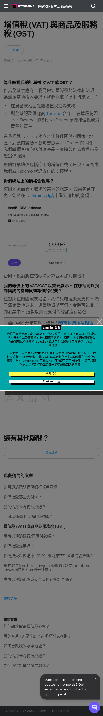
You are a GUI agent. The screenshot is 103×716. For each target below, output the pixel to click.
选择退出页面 (43, 365)
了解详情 (51, 345)
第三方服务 (73, 361)
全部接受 (51, 374)
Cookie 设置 (51, 381)
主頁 (23, 6)
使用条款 (67, 357)
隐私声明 (53, 357)
